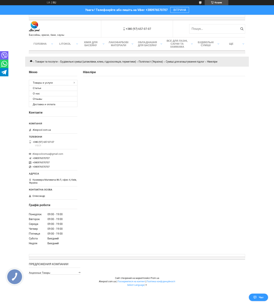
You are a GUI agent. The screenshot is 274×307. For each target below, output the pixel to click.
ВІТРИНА (179, 10)
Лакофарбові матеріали (118, 44)
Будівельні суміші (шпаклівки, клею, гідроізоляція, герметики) (98, 61)
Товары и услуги (43, 82)
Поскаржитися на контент (131, 281)
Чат (261, 297)
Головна (40, 43)
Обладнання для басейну (147, 44)
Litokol (65, 43)
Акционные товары (39, 272)
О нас (36, 93)
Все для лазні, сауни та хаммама (177, 43)
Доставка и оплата (44, 104)
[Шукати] (242, 29)
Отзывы (37, 98)
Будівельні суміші (206, 44)
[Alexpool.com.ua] (34, 27)
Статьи (37, 88)
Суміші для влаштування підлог (185, 61)
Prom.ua (155, 278)
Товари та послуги (46, 61)
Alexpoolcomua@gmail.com (47, 153)
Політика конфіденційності (161, 281)
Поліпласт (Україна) (151, 61)
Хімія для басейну (90, 44)
